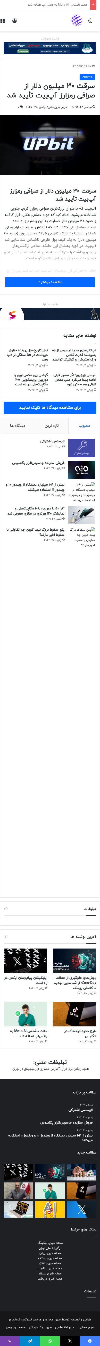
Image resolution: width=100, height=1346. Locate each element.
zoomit (78, 66)
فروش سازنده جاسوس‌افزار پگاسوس (38, 463)
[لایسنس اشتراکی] (81, 448)
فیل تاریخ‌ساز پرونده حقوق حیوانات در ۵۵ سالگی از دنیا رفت (27, 355)
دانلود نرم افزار (50, 304)
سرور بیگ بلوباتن (40, 1327)
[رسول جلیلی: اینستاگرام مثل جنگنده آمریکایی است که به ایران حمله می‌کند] (18, 1190)
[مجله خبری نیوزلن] (77, 20)
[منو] (2, 22)
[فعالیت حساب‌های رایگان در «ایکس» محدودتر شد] (81, 1209)
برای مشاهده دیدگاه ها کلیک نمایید (50, 408)
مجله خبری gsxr (50, 1263)
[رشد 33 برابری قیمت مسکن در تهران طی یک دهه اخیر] (81, 1172)
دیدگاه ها (17, 425)
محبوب (84, 425)
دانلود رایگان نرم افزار (75, 1069)
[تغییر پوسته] (90, 22)
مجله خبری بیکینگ (50, 1243)
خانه (88, 66)
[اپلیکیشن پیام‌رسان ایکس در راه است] (25, 961)
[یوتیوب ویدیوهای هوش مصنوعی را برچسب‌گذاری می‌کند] (50, 1209)
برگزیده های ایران (50, 1248)
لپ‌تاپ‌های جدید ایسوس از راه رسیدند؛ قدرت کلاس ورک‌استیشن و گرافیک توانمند (74, 355)
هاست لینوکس (50, 39)
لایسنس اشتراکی (52, 441)
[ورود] (14, 22)
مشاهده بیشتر (51, 282)
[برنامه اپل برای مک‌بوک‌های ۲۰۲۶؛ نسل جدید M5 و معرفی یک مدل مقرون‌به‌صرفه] (18, 1209)
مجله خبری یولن (50, 1253)
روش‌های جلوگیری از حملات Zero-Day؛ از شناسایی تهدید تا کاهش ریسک (75, 983)
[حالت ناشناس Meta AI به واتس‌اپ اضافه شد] (25, 1014)
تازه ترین (52, 425)
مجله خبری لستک (50, 1258)
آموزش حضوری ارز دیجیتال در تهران (36, 1069)
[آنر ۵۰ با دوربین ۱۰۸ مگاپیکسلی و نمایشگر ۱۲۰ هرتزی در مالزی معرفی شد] (81, 515)
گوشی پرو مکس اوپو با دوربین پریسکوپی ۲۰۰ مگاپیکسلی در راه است (31, 380)
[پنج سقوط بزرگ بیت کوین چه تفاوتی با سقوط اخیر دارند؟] (81, 710)
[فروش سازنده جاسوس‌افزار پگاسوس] (81, 470)
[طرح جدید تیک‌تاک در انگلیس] (74, 1014)
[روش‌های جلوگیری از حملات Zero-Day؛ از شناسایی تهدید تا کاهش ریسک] (74, 961)
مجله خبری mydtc (50, 1268)
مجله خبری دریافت (50, 1279)
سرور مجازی (53, 1320)
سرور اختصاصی (65, 1327)
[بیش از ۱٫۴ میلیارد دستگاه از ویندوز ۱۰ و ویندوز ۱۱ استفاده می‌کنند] (81, 492)
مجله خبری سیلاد (50, 1274)
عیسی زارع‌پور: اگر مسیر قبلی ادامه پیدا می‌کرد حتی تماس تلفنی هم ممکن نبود (74, 380)
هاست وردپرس (15, 1327)
